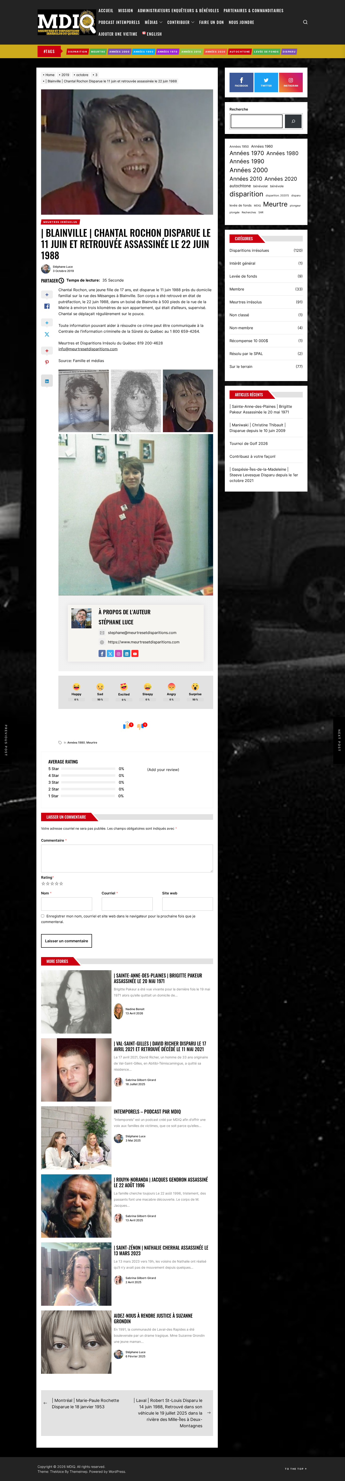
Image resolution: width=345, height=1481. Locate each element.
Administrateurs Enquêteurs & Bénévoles (178, 10)
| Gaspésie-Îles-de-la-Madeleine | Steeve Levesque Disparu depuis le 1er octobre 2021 (264, 475)
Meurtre (91, 742)
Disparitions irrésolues (249, 250)
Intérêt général (242, 263)
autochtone (240, 185)
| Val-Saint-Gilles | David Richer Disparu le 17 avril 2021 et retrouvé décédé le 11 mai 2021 (160, 1046)
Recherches (249, 212)
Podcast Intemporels (119, 22)
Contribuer (178, 22)
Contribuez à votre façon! (252, 456)
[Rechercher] (293, 121)
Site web (169, 893)
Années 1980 (76, 742)
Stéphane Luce (63, 266)
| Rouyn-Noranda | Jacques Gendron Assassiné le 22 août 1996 (161, 1182)
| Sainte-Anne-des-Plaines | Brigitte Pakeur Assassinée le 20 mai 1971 (158, 978)
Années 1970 (247, 153)
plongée (234, 212)
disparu (295, 195)
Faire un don (211, 22)
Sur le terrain (241, 366)
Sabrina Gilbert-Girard (141, 1080)
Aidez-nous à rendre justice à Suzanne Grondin (153, 1318)
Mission (125, 10)
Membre (237, 289)
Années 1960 (262, 146)
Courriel (110, 893)
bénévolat (260, 186)
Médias (151, 22)
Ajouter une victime (118, 34)
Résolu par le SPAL (246, 353)
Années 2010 (246, 179)
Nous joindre (241, 22)
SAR (260, 212)
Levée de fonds (243, 276)
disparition (246, 194)
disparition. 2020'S (277, 195)
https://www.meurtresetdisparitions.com (144, 642)
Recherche (239, 109)
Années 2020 (280, 179)
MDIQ (257, 205)
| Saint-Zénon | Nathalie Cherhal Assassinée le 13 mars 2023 (161, 1250)
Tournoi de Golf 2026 (249, 443)
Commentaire (54, 840)
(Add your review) (163, 769)
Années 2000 (249, 170)
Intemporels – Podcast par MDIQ (147, 1111)
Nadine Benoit (135, 1009)
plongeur (295, 205)
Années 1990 (247, 161)
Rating (47, 877)
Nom (46, 893)
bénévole (277, 186)
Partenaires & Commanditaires (254, 10)
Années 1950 (239, 146)
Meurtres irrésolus (246, 302)
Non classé (239, 315)
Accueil (106, 10)
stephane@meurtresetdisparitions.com (142, 632)
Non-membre (241, 327)
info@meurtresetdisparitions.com (88, 349)
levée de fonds (241, 205)
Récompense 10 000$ (249, 340)
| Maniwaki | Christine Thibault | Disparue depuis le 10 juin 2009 (258, 428)
